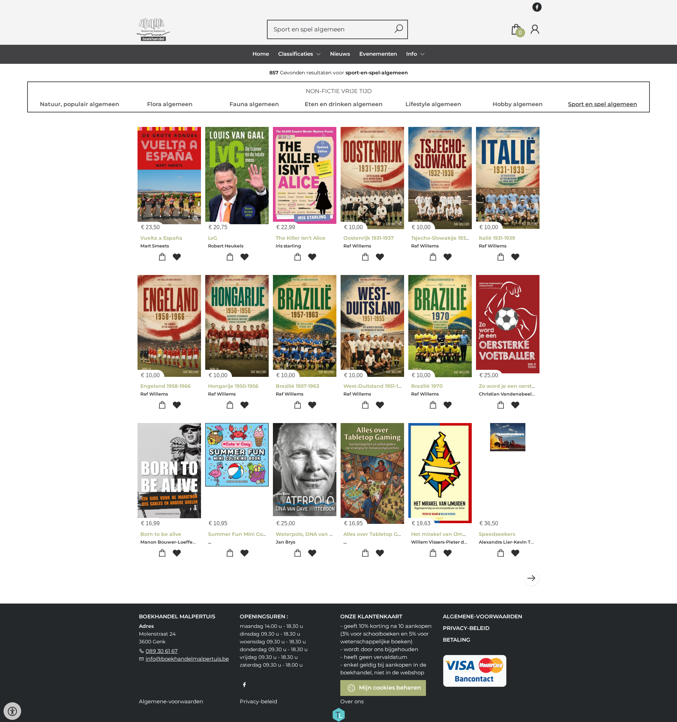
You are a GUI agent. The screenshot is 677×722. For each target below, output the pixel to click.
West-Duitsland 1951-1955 (375, 386)
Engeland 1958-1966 (165, 386)
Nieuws (340, 53)
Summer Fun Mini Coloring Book (250, 534)
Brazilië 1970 (427, 386)
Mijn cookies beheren (389, 687)
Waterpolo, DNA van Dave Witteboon (324, 534)
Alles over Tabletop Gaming (379, 534)
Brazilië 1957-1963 (297, 386)
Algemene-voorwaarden (482, 616)
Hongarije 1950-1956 (233, 386)
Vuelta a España (161, 238)
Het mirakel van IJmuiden (444, 534)
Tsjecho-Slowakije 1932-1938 (446, 238)
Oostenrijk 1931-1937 (368, 238)
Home (260, 53)
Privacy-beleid (466, 628)
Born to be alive (160, 534)
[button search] (398, 29)
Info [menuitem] (412, 53)
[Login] (535, 29)
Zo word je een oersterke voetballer (525, 386)
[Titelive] (338, 714)
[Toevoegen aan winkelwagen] (162, 257)
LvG (212, 238)
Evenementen (378, 53)
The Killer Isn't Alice (300, 238)
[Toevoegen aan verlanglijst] (176, 257)
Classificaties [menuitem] (296, 53)
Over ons (352, 701)
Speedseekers (497, 534)
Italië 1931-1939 (497, 238)
